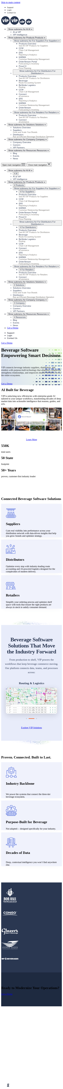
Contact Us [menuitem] (18, 1052)
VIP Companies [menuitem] (14, 1062)
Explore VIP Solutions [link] (31, 727)
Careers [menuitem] (16, 1049)
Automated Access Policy (42, 1078)
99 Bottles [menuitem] (17, 1073)
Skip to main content (10, 2)
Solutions (19, 285)
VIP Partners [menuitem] (19, 1047)
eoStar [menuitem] (16, 1070)
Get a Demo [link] (12, 328)
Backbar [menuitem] (17, 1065)
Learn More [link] (31, 439)
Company (20, 303)
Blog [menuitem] (15, 1044)
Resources (20, 317)
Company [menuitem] (11, 1042)
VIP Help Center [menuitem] (20, 1060)
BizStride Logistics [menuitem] (21, 1068)
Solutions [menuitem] (11, 1036)
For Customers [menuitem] (14, 1055)
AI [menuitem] (8, 1039)
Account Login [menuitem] (20, 1057)
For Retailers (27, 269)
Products (19, 185)
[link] (16, 24)
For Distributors (28, 227)
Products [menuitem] (11, 1034)
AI (16, 173)
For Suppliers (27, 191)
